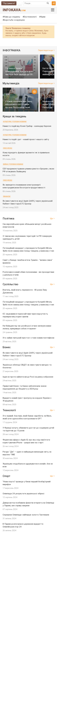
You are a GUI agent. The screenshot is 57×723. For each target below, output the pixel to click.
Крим (43, 17)
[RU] (20, 3)
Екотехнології (30, 17)
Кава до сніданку (12, 17)
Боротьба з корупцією (14, 20)
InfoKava (14, 10)
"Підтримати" (9, 3)
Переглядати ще (45, 50)
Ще (51, 218)
